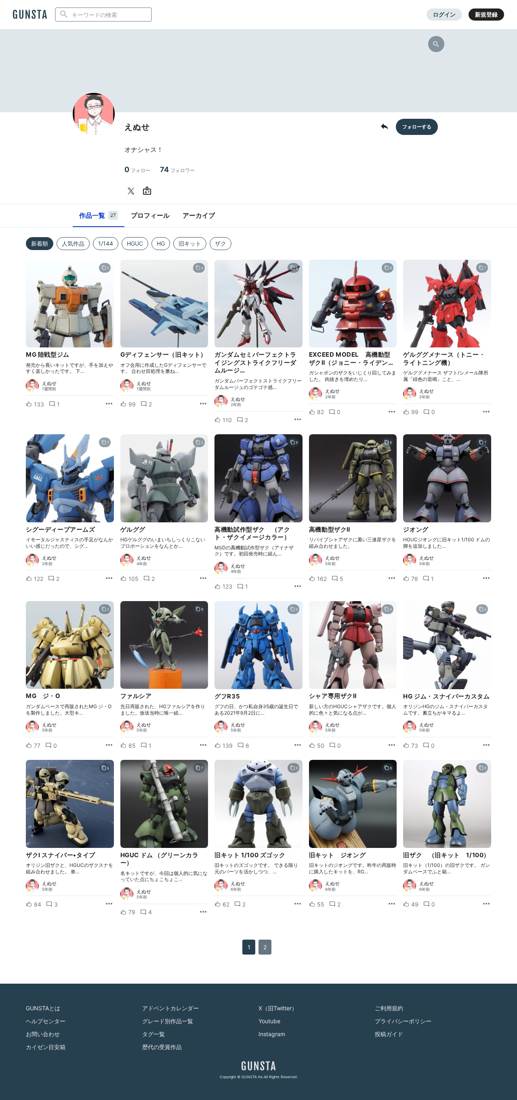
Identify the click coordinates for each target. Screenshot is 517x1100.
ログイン (444, 14)
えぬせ (49, 383)
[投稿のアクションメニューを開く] (109, 404)
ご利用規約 (389, 1008)
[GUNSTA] (30, 15)
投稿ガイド (389, 1034)
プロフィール (150, 215)
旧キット (190, 243)
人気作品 (73, 243)
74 (177, 169)
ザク (220, 243)
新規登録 (486, 14)
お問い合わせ (43, 1034)
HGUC (135, 243)
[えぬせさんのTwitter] (132, 191)
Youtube (269, 1021)
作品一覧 (97, 215)
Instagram (271, 1034)
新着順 (39, 243)
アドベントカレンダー (170, 1008)
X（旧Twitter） (277, 1008)
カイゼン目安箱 (45, 1046)
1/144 (105, 243)
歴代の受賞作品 (162, 1046)
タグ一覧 (153, 1034)
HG (161, 243)
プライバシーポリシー (403, 1021)
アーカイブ (199, 215)
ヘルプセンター (45, 1021)
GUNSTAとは (43, 1008)
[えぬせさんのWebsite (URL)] (149, 191)
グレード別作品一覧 (167, 1021)
